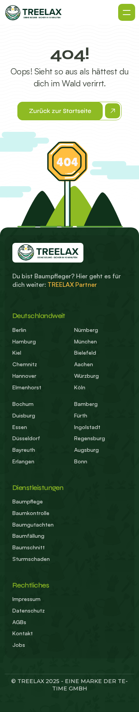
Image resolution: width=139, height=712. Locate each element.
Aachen (83, 364)
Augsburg (86, 449)
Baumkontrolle (30, 513)
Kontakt (22, 633)
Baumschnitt (28, 547)
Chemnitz (24, 364)
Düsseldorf (26, 438)
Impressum (27, 599)
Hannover (24, 375)
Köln (79, 387)
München (85, 341)
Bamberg (86, 404)
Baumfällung (28, 535)
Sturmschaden (31, 558)
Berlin (19, 330)
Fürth (80, 415)
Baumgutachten (33, 524)
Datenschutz (28, 610)
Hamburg (24, 341)
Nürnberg (86, 330)
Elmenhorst (26, 387)
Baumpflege (27, 501)
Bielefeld (85, 352)
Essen (19, 427)
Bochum (23, 404)
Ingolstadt (87, 427)
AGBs (19, 622)
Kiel (16, 352)
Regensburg (89, 438)
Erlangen (23, 461)
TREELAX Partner (72, 284)
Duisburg (23, 415)
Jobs (18, 644)
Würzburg (86, 375)
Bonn (80, 461)
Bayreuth (23, 449)
